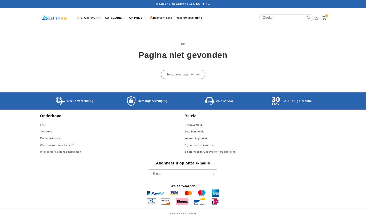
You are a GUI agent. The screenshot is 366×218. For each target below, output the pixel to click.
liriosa (194, 213)
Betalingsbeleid (195, 131)
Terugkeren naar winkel (183, 74)
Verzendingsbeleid (197, 138)
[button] (115, 18)
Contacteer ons (50, 138)
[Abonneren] (213, 173)
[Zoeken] (308, 17)
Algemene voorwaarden (200, 145)
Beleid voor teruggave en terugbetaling (210, 151)
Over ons (46, 131)
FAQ (43, 124)
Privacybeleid (193, 124)
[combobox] (286, 17)
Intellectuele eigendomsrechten (60, 151)
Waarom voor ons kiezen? (57, 145)
